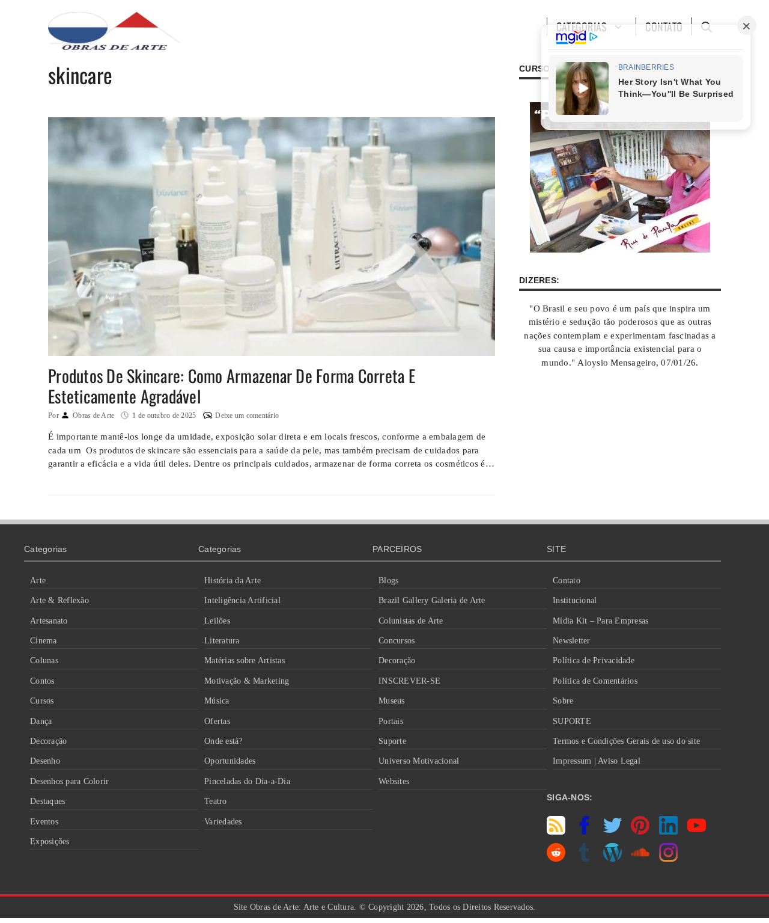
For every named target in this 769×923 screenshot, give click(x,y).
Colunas (44, 660)
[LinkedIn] (668, 831)
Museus (391, 700)
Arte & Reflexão (59, 600)
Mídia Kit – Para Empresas (600, 620)
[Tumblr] (584, 858)
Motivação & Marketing (246, 680)
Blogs (388, 580)
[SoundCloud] (640, 858)
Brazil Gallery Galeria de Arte (431, 600)
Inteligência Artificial (242, 600)
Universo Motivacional (418, 760)
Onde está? (223, 741)
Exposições (50, 841)
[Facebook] (584, 831)
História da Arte (232, 580)
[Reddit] (556, 858)
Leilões (217, 620)
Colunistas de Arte (410, 620)
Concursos (396, 640)
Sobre (563, 700)
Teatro (215, 801)
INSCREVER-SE (409, 680)
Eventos (44, 821)
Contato (566, 580)
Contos (42, 680)
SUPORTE (572, 721)
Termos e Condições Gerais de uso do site (626, 741)
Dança (41, 721)
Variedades (223, 821)
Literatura (222, 640)
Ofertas (217, 721)
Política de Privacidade (593, 660)
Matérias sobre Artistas (244, 660)
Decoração (48, 741)
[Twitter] (612, 831)
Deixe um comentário (247, 415)
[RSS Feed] (556, 831)
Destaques (47, 801)
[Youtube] (696, 831)
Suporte (392, 741)
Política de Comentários (595, 680)
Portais (390, 721)
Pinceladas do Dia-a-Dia (247, 781)
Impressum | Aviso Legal (596, 760)
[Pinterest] (640, 831)
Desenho (45, 760)
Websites (393, 781)
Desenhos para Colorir (69, 781)
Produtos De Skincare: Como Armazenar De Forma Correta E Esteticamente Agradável (231, 385)
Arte (38, 580)
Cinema (43, 640)
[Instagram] (668, 858)
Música (216, 700)
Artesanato (49, 620)
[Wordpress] (612, 858)
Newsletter (572, 640)
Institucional (575, 600)
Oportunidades (229, 760)
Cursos (42, 700)
